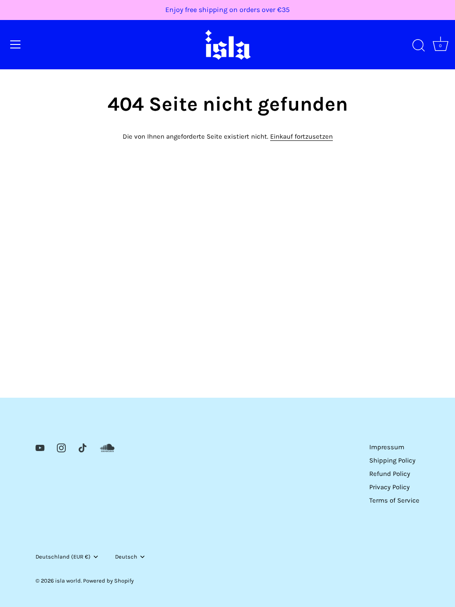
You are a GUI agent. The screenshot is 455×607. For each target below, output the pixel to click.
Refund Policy (389, 474)
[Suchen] (418, 46)
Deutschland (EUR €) (63, 556)
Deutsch (126, 556)
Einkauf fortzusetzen (301, 136)
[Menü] (15, 44)
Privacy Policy (389, 487)
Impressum (386, 447)
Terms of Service (394, 500)
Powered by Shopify (108, 580)
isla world (68, 580)
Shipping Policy (392, 460)
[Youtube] (40, 447)
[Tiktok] (82, 447)
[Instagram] (61, 447)
